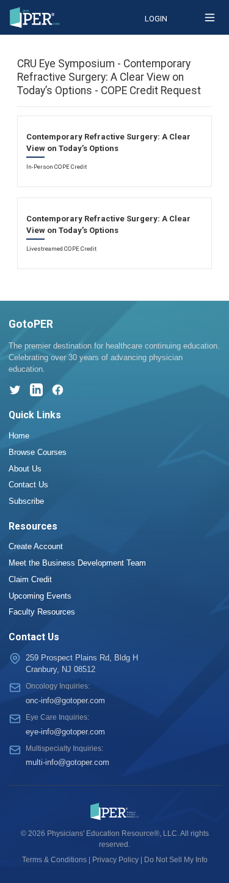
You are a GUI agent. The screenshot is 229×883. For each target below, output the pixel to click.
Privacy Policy (115, 859)
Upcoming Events (40, 595)
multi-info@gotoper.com (67, 762)
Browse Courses (38, 452)
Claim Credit (30, 579)
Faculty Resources (42, 611)
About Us (25, 468)
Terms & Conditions (54, 859)
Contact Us (28, 484)
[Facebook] (57, 389)
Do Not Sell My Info (176, 859)
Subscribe (26, 501)
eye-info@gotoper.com (65, 731)
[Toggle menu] (209, 17)
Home (19, 435)
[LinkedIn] (36, 389)
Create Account (36, 546)
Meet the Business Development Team (77, 562)
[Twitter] (15, 389)
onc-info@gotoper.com (65, 700)
